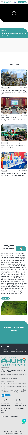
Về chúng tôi (18, 403)
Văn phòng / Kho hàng (5, 411)
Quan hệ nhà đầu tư (20, 405)
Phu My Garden (5, 408)
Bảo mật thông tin (19, 431)
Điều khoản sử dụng (8, 431)
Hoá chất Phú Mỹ (5, 405)
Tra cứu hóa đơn (19, 408)
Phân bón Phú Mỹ (6, 403)
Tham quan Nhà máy (24, 425)
